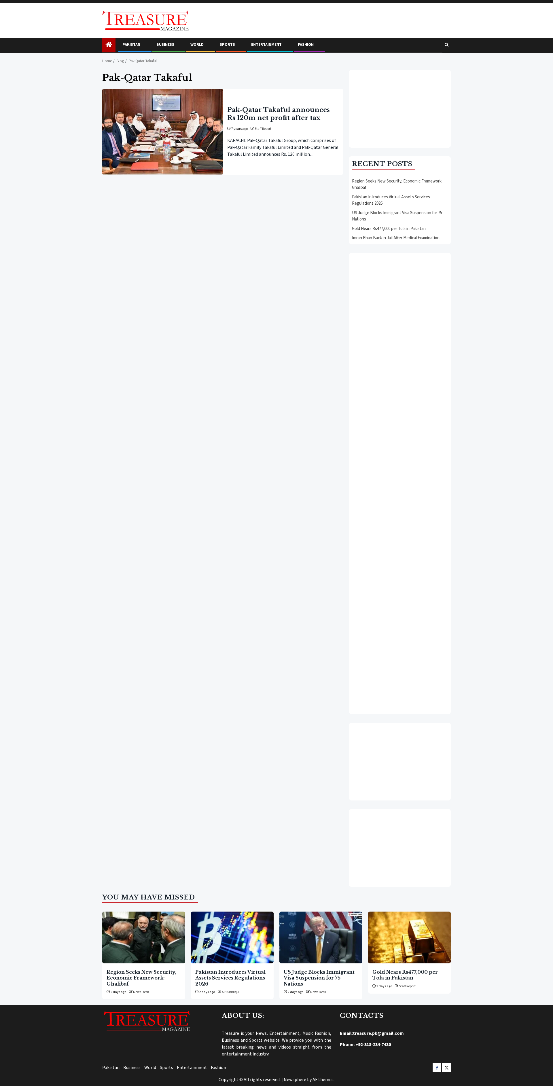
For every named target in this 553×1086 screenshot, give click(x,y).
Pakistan (131, 44)
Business (165, 44)
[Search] (446, 45)
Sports (227, 44)
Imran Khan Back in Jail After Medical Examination (396, 238)
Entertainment (266, 44)
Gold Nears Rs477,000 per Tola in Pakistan (389, 229)
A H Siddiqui (231, 992)
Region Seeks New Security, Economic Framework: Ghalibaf (141, 978)
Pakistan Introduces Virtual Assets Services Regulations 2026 (230, 978)
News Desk (141, 992)
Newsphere (295, 1080)
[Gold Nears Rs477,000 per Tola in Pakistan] (409, 937)
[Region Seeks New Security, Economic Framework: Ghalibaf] (143, 937)
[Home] (109, 45)
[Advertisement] (400, 109)
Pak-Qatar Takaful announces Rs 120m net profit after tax (278, 114)
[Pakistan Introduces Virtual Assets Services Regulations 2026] (232, 937)
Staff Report (263, 128)
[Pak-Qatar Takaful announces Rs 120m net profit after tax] (162, 132)
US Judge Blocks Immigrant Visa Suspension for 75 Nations (319, 978)
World (197, 44)
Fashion (306, 44)
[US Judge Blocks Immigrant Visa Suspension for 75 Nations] (320, 937)
